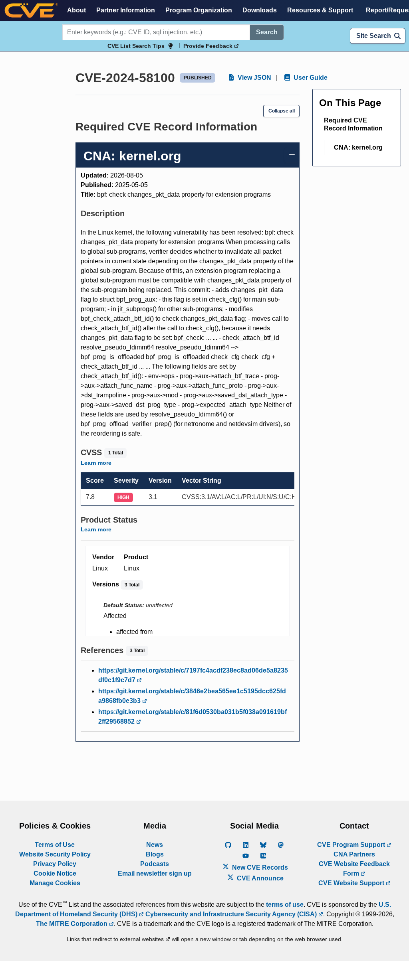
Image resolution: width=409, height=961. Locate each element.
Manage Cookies (55, 883)
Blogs (155, 854)
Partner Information (125, 10)
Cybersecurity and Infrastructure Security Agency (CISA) (231, 914)
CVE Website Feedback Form (354, 868)
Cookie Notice (55, 873)
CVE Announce (259, 878)
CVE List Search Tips (136, 46)
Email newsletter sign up (155, 873)
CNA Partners (354, 854)
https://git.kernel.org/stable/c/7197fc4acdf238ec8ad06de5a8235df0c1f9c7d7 (193, 675)
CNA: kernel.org (358, 147)
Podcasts (154, 863)
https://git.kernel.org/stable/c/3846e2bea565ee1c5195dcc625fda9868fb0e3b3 (192, 696)
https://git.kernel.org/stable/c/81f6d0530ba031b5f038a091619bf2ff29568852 (192, 716)
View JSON (253, 77)
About (76, 10)
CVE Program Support (352, 844)
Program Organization (198, 10)
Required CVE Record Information (353, 124)
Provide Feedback (208, 46)
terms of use (285, 904)
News (154, 844)
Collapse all (281, 111)
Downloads (259, 10)
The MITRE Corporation (72, 923)
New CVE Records (259, 867)
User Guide (310, 77)
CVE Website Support (352, 883)
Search (267, 32)
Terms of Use (55, 844)
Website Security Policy (55, 854)
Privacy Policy (54, 863)
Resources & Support (320, 10)
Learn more (96, 463)
